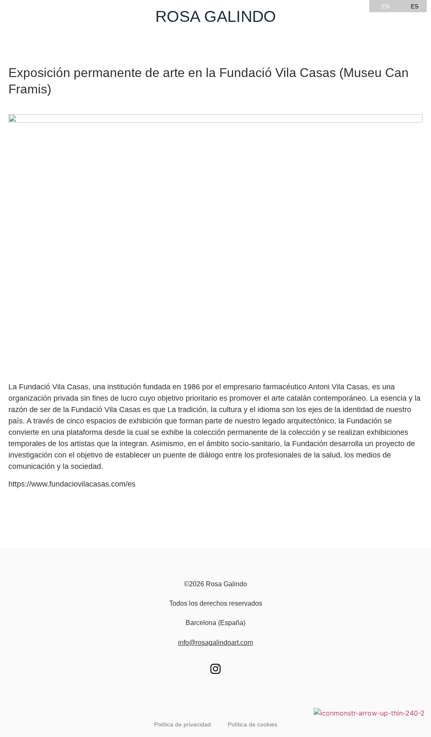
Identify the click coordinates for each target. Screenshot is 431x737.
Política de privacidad (182, 724)
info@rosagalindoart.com (215, 642)
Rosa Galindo (215, 16)
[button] (215, 42)
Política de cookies (252, 724)
